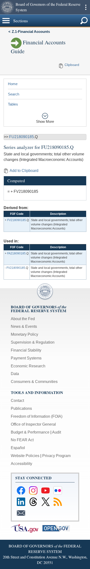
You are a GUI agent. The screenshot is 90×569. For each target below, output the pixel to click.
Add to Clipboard (24, 171)
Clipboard (72, 65)
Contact (17, 401)
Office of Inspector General (33, 424)
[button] (7, 7)
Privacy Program (56, 456)
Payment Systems (26, 358)
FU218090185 (21, 137)
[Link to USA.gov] (26, 528)
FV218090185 (16, 220)
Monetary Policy (24, 334)
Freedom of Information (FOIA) (36, 416)
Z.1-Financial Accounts (31, 31)
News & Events (24, 326)
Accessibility (21, 464)
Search (13, 94)
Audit (56, 432)
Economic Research (28, 366)
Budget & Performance (30, 432)
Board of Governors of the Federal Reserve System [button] (48, 7)
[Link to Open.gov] (57, 528)
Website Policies (25, 456)
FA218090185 (16, 253)
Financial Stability (26, 350)
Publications (21, 408)
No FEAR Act (22, 440)
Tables (13, 104)
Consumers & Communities (34, 382)
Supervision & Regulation (32, 342)
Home (13, 84)
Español (18, 448)
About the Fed (23, 319)
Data (15, 374)
